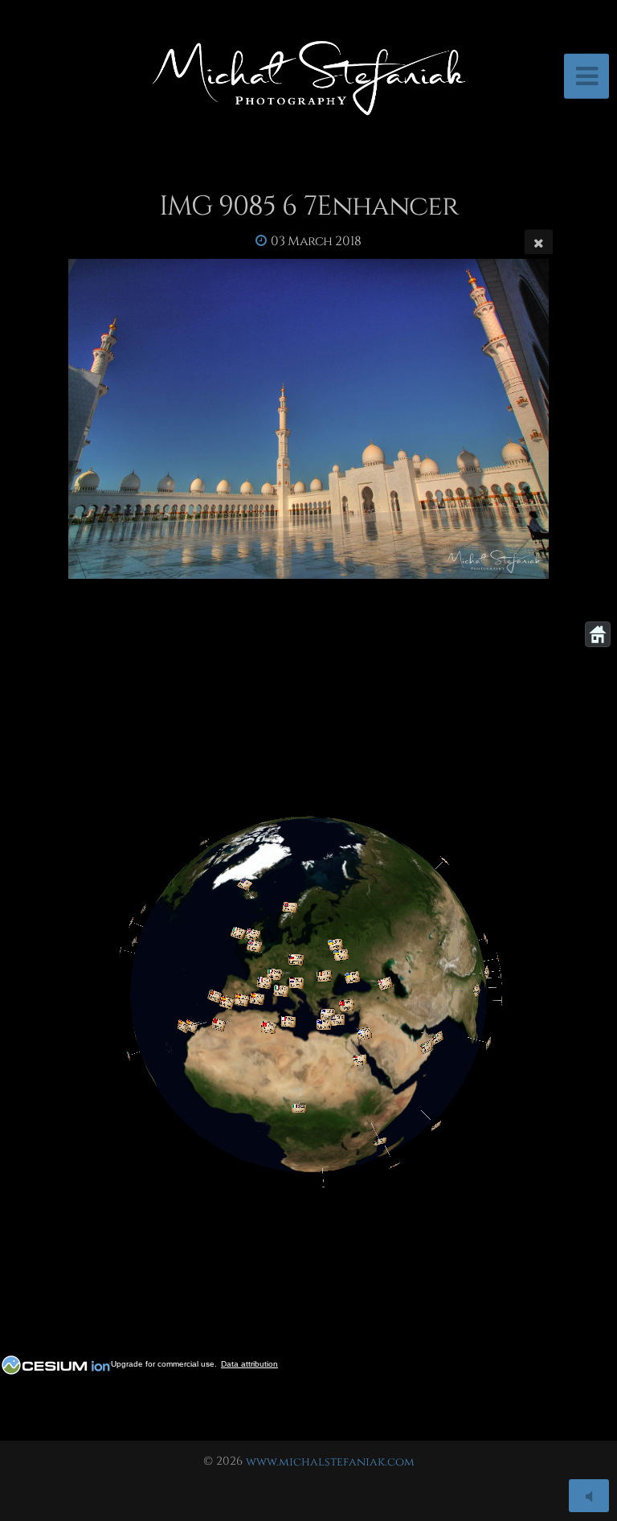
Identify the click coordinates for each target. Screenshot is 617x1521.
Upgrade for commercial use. (164, 1363)
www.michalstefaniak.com (330, 1461)
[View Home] (598, 634)
